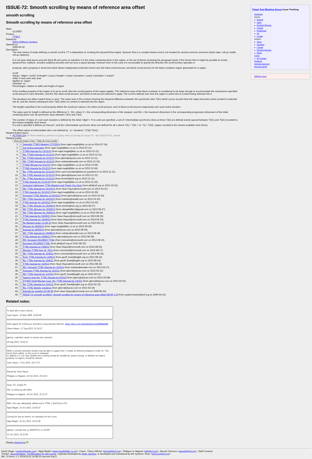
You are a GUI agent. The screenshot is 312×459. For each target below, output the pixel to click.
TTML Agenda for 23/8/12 (36, 247)
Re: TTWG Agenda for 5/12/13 (38, 154)
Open (259, 22)
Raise (259, 53)
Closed (260, 28)
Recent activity (260, 67)
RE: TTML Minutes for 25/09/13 (39, 209)
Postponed (261, 31)
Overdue (260, 45)
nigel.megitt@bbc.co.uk (64, 451)
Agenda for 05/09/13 (33, 229)
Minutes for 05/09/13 (33, 226)
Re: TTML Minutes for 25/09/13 (39, 206)
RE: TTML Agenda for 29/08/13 (39, 233)
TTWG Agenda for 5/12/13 (36, 168)
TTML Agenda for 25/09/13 (37, 216)
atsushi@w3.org (187, 451)
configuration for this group (41, 453)
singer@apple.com (26, 451)
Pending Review (264, 25)
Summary (258, 14)
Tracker (261, 58)
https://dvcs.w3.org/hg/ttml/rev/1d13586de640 (86, 324)
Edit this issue (260, 76)
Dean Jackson (89, 453)
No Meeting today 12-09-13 (37, 223)
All (258, 34)
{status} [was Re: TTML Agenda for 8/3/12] (45, 277)
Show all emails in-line (24, 141)
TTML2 (16, 36)
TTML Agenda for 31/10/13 (37, 192)
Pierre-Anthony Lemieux (25, 41)
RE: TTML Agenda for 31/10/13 (39, 188)
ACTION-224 (19, 135)
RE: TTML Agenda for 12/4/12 (38, 274)
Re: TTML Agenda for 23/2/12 (38, 284)
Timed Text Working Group (267, 9)
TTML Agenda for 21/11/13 (36, 182)
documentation (18, 453)
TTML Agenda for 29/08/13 (37, 236)
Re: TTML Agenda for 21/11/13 (39, 171)
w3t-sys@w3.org (160, 453)
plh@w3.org (151, 451)
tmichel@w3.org (112, 451)
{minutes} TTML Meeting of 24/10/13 (42, 195)
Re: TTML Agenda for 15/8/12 (38, 260)
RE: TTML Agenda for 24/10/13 (39, 199)
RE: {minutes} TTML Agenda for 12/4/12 (43, 267)
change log (20, 442)
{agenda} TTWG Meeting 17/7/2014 (41, 144)
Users (257, 56)
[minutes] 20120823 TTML (36, 243)
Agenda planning (262, 64)
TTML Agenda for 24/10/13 (37, 202)
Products (258, 61)
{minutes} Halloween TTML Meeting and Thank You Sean (52, 185)
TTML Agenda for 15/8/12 (36, 264)
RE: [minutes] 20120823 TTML (38, 240)
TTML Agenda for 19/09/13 (37, 219)
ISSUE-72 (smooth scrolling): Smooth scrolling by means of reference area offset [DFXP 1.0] (70, 294)
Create (260, 36)
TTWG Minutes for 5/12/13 (36, 165)
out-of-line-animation (33, 147)
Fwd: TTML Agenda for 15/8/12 (39, 257)
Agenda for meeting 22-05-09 (38, 291)
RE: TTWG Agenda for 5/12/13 (38, 161)
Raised (260, 20)
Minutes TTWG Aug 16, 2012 (38, 250)
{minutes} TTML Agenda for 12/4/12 (41, 270)
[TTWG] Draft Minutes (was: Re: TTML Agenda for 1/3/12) (52, 281)
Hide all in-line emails (47, 141)
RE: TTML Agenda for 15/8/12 (38, 253)
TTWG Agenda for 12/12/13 (37, 151)
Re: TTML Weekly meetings (37, 287)
